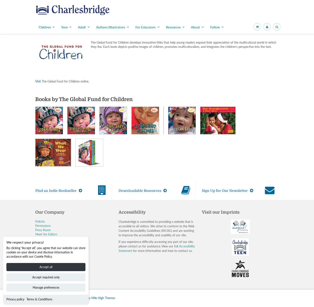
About (195, 27)
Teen (64, 27)
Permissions (43, 226)
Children (45, 27)
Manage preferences (46, 287)
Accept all (46, 267)
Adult (82, 27)
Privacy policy (15, 299)
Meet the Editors (46, 234)
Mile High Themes (103, 298)
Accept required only (46, 277)
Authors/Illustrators (110, 27)
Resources (173, 27)
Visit (38, 81)
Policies (40, 221)
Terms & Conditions (39, 299)
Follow (215, 27)
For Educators (145, 27)
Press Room (43, 230)
